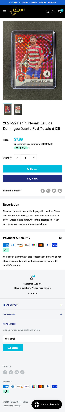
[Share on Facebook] (43, 190)
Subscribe (13, 347)
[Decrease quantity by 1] (17, 157)
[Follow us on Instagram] (11, 372)
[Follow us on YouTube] (17, 372)
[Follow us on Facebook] (5, 372)
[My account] (53, 11)
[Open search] (47, 11)
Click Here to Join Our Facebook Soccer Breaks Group (32, 2)
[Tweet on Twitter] (54, 190)
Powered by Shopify (11, 405)
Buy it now (32, 178)
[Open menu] (4, 11)
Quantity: (7, 157)
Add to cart (32, 168)
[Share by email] (60, 190)
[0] (59, 11)
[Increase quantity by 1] (33, 157)
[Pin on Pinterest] (48, 190)
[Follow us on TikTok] (22, 372)
